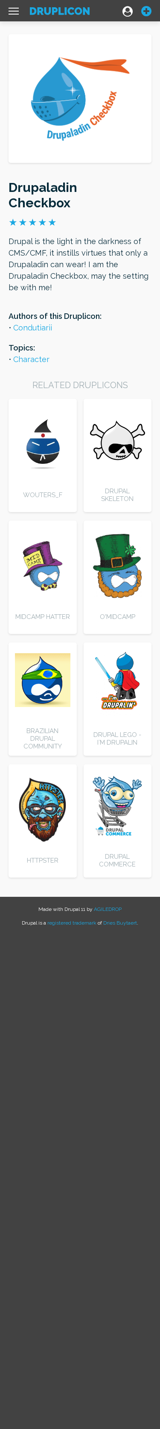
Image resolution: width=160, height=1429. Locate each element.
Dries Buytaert (120, 923)
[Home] (60, 13)
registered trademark (71, 923)
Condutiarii (32, 327)
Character (31, 359)
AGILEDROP (108, 909)
